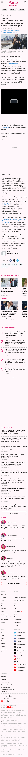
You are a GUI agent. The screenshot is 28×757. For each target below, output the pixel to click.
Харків (3, 643)
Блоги (3, 517)
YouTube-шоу (17, 622)
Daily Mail (5, 204)
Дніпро (3, 646)
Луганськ (3, 651)
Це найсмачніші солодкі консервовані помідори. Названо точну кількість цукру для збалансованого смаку (13, 506)
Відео (15, 616)
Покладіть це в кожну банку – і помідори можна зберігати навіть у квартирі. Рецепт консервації (15, 342)
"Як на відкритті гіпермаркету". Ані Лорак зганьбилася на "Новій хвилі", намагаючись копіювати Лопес (13, 439)
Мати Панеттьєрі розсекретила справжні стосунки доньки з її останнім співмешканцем (13, 490)
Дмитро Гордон (21, 632)
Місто (2, 629)
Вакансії (3, 676)
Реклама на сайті (5, 682)
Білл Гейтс (4, 267)
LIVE (15, 608)
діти (9, 264)
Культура (3, 608)
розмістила (13, 64)
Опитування (17, 619)
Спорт (2, 605)
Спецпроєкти (17, 625)
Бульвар (9, 15)
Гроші (2, 600)
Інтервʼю (13, 9)
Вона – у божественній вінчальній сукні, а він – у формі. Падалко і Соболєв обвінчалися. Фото (15, 333)
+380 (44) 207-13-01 (10, 696)
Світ (10, 295)
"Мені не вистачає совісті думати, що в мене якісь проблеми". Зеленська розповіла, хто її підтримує (9, 315)
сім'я (21, 264)
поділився (5, 127)
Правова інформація (6, 684)
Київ (2, 632)
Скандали (22, 9)
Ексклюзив (17, 611)
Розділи (16, 591)
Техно (2, 611)
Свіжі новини (6, 427)
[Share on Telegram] (17, 260)
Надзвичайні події (6, 616)
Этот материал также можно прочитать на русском (12, 31)
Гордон (3, 15)
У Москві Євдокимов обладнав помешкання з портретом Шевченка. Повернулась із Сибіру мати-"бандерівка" (13, 527)
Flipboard (19, 658)
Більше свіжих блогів (14, 583)
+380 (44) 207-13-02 (10, 698)
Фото (15, 614)
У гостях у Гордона (19, 600)
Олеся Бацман (20, 653)
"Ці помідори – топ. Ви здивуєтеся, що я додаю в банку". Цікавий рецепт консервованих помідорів (15, 361)
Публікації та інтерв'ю (20, 597)
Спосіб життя (4, 614)
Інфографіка (4, 619)
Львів (2, 635)
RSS (18, 661)
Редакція (3, 679)
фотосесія (14, 264)
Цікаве (3, 622)
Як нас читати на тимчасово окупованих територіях (7, 689)
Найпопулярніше (8, 328)
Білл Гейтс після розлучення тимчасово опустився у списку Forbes (8, 291)
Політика (3, 597)
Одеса (2, 638)
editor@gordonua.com (10, 701)
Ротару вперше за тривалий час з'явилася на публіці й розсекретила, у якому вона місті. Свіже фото (14, 448)
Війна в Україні (5, 594)
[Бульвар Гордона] (13, 3)
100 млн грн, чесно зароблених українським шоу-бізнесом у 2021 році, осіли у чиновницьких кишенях (14, 578)
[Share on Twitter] (14, 260)
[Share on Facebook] (10, 260)
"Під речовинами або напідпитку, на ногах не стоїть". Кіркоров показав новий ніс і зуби (14, 498)
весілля (4, 264)
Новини (4, 9)
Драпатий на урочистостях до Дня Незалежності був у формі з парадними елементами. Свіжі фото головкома (15, 351)
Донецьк (3, 640)
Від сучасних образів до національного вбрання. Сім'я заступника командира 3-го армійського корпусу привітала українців (13, 481)
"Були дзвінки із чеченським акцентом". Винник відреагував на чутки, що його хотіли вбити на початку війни (13, 464)
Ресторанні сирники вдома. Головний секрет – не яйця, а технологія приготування (12, 456)
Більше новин (14, 513)
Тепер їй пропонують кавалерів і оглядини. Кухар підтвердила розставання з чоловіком (14, 472)
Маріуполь (4, 649)
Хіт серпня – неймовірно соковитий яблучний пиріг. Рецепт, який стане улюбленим (15, 369)
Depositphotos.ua (5, 721)
